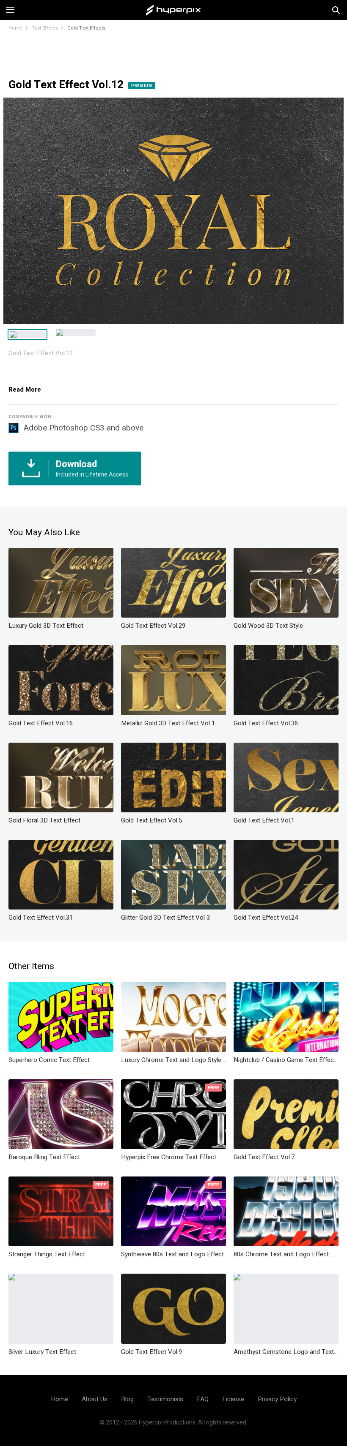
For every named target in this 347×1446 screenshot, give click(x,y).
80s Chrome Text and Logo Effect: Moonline (286, 1254)
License (233, 1399)
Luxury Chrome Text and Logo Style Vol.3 (173, 1060)
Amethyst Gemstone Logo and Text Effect (286, 1351)
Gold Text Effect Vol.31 (40, 917)
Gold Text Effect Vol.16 (40, 723)
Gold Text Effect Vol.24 (266, 917)
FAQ (203, 1399)
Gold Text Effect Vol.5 (151, 820)
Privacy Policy (277, 1399)
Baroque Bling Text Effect (44, 1157)
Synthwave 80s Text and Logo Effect (172, 1254)
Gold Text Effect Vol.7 (264, 1157)
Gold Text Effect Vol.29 (153, 625)
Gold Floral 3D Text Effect (44, 820)
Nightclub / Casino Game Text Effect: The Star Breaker (286, 1060)
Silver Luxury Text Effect (42, 1351)
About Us (94, 1399)
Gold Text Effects (86, 28)
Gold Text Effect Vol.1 (264, 820)
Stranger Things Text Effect (46, 1254)
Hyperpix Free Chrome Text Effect (168, 1157)
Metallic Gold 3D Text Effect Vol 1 (168, 723)
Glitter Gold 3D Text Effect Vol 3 (165, 917)
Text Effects (45, 28)
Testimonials (165, 1399)
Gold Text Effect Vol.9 (151, 1351)
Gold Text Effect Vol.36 (266, 723)
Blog (127, 1399)
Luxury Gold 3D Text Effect (45, 625)
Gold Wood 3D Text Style (268, 625)
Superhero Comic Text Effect (49, 1060)
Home (15, 28)
